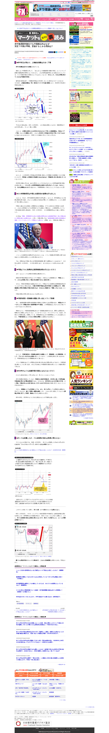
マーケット (28, 603)
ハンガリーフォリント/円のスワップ (80, 270)
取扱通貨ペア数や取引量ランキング (80, 279)
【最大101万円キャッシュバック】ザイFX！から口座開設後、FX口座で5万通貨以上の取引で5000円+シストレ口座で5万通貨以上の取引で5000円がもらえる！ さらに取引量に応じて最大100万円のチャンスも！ (82, 228)
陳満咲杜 (36, 603)
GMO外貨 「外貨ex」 (54, 679)
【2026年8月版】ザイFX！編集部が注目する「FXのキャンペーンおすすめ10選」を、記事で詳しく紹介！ (81, 72)
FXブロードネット (20, 696)
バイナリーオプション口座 (78, 302)
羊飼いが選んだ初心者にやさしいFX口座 (81, 275)
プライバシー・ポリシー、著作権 (52, 728)
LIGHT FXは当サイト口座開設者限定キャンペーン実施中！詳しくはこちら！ (41, 28)
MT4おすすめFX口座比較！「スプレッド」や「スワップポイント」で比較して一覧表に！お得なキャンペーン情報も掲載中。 (81, 51)
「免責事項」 (52, 713)
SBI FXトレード (19, 683)
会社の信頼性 (74, 281)
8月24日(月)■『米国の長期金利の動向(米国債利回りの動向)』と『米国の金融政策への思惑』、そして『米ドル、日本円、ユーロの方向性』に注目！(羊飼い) (83, 398)
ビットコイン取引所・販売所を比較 (80, 307)
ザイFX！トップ (18, 22)
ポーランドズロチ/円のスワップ (79, 272)
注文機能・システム (76, 288)
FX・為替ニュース (76, 284)
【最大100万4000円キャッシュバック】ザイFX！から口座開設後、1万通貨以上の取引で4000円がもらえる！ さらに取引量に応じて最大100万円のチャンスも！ (82, 187)
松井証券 (51, 692)
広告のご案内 (74, 728)
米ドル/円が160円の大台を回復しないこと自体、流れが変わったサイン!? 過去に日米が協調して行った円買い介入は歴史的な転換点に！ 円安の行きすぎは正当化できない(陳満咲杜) (83, 405)
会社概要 (42, 728)
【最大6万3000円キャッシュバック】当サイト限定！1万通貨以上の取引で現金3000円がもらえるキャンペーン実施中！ (82, 200)
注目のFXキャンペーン (77, 256)
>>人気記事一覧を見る (88, 418)
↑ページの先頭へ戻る (89, 707)
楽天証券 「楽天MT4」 (55, 696)
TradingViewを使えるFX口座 (78, 293)
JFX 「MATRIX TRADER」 (22, 688)
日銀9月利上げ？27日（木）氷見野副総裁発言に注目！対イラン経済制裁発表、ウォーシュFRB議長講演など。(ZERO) (83, 415)
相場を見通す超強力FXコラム (29, 22)
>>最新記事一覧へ (62, 664)
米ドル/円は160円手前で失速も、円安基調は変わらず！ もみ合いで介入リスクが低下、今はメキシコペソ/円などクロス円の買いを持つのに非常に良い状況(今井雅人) (83, 410)
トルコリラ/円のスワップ (77, 263)
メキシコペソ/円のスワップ (78, 265)
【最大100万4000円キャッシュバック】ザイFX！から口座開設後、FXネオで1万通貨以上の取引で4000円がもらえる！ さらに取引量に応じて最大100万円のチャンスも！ (82, 194)
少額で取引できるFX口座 (77, 277)
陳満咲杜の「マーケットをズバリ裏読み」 (45, 22)
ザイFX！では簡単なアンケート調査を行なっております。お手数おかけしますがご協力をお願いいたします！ (81, 56)
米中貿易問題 (20, 603)
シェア (51, 52)
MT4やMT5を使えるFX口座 (78, 295)
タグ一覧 (68, 728)
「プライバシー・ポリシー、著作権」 (64, 713)
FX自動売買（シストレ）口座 (78, 298)
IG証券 (34, 696)
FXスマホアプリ (75, 286)
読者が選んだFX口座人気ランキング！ (81, 305)
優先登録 (61, 52)
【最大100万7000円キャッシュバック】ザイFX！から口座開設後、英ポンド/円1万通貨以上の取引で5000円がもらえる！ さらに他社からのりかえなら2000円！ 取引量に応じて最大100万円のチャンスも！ (82, 219)
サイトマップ (62, 728)
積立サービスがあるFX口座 (78, 291)
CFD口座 (73, 300)
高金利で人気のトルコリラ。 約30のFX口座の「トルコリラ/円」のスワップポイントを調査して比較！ (81, 67)
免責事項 (37, 728)
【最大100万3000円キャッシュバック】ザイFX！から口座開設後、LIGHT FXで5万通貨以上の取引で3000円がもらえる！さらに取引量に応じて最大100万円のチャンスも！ (82, 236)
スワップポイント (75, 261)
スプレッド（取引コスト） (78, 258)
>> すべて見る (63, 700)
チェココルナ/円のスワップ (78, 268)
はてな (56, 52)
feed (65, 52)
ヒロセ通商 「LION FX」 (55, 688)
